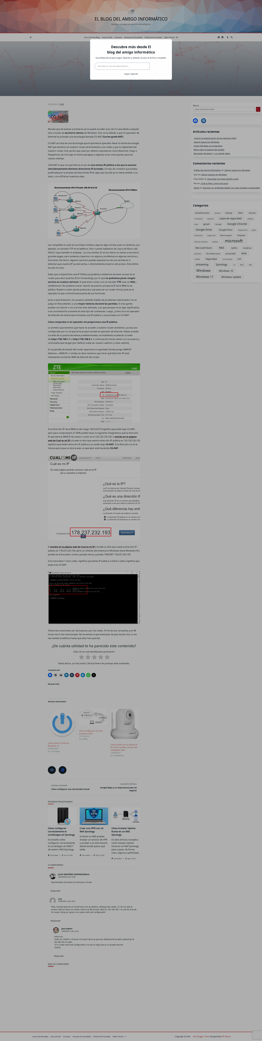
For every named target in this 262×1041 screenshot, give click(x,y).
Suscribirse (158, 66)
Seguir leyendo (131, 74)
